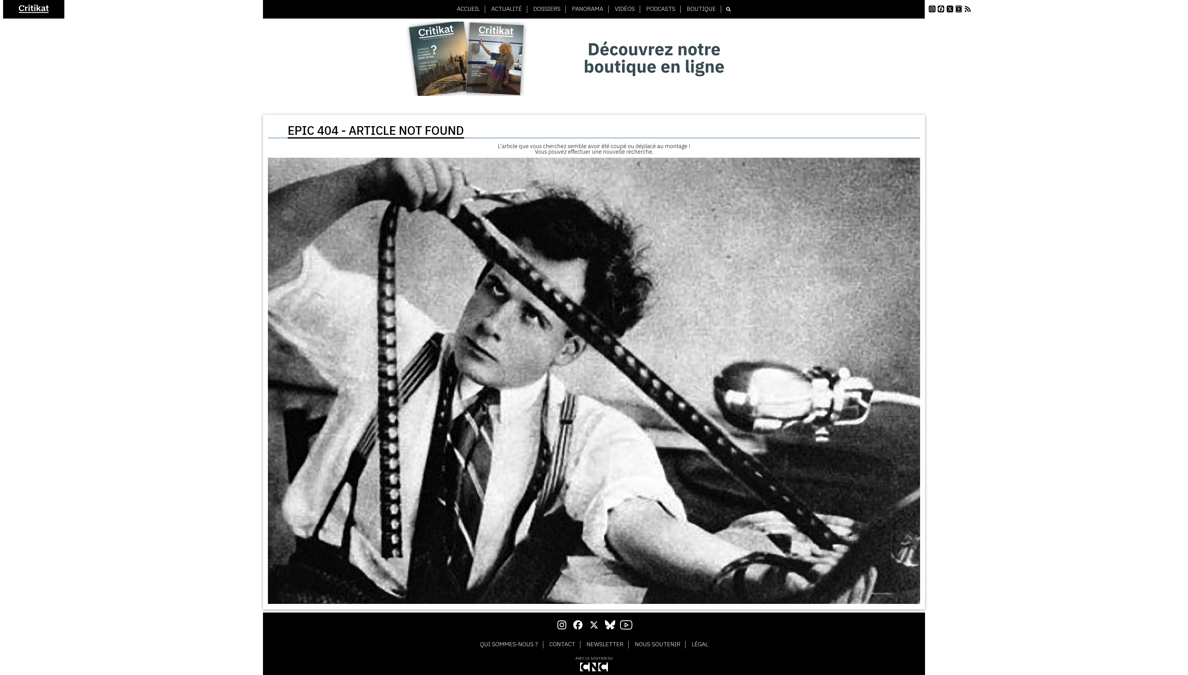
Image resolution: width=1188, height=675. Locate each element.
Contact (562, 644)
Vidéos (625, 9)
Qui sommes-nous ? (509, 644)
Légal (700, 644)
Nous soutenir (657, 644)
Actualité (506, 9)
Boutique (701, 9)
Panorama (587, 9)
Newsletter (605, 644)
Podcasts (660, 9)
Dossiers (547, 9)
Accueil (468, 9)
